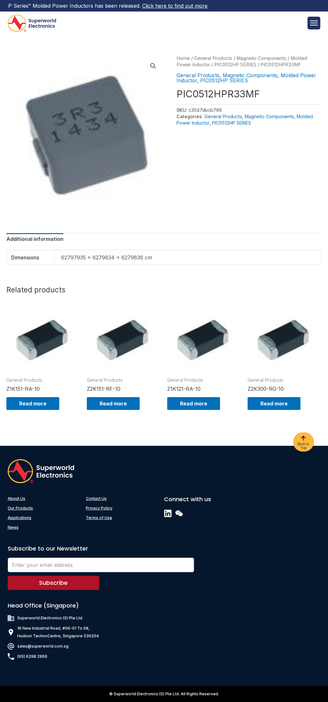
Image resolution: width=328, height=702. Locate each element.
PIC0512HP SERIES (235, 65)
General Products (213, 58)
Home (183, 58)
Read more (32, 403)
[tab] (34, 239)
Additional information (34, 239)
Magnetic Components (261, 58)
